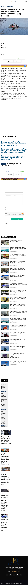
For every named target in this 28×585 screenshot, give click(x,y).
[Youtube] (17, 575)
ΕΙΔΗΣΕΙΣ (3, 301)
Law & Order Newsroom (3, 45)
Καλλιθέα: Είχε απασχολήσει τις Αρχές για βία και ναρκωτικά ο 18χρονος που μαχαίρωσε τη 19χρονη (18, 291)
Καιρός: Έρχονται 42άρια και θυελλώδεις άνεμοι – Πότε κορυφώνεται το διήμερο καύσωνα (17, 305)
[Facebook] (7, 575)
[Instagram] (14, 575)
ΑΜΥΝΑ (3, 329)
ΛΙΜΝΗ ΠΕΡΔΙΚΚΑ (6, 165)
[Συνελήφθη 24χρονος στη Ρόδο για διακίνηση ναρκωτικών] (5, 242)
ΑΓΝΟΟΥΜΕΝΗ (10, 163)
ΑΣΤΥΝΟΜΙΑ (4, 244)
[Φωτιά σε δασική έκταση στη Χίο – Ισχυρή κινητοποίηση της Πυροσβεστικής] (5, 363)
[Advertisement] (14, 118)
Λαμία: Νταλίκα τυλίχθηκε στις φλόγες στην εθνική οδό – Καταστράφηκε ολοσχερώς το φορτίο (18, 312)
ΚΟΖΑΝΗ (21, 163)
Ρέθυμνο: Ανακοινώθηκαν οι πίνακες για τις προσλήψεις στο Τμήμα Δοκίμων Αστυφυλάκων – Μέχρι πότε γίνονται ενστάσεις (5, 502)
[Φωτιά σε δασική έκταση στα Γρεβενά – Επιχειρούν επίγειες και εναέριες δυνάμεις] (5, 334)
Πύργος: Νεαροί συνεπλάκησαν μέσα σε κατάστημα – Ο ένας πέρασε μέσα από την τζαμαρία (18, 341)
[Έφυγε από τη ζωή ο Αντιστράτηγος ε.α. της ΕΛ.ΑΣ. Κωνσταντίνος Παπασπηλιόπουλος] (6, 432)
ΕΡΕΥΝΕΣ (16, 163)
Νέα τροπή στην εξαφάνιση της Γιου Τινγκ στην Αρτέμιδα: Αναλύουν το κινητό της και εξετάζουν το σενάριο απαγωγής (14, 150)
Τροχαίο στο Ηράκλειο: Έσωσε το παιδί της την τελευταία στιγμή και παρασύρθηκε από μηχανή (18, 298)
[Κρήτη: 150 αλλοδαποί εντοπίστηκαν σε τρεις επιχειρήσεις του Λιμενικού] (5, 348)
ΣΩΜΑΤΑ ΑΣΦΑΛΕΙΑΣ (7, 6)
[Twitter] (10, 575)
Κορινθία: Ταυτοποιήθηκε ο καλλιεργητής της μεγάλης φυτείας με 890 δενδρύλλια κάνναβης (17, 269)
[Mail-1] (21, 575)
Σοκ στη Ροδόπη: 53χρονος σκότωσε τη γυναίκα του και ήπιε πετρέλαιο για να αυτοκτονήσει (13, 157)
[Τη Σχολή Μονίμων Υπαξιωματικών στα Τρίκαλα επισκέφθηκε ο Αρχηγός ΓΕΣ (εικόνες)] (5, 450)
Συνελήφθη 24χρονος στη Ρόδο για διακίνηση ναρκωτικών (4, 387)
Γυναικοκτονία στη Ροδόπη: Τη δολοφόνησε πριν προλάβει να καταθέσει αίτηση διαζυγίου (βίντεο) (13, 144)
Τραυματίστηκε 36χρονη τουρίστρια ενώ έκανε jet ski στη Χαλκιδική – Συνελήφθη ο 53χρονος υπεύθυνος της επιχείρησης (18, 248)
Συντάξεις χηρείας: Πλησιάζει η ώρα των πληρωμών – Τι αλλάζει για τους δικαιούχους (17, 262)
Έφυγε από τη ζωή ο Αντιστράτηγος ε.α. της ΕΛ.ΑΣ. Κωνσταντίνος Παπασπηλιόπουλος (6, 440)
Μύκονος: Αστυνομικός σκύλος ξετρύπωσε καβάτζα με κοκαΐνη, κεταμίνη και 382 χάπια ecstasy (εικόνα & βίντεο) (18, 319)
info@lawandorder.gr (16, 571)
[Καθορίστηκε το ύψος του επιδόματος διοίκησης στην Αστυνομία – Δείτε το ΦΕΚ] (4, 516)
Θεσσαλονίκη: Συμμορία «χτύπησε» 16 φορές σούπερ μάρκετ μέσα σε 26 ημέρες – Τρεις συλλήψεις (18, 255)
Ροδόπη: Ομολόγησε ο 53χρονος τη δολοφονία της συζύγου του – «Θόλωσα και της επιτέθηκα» (18, 284)
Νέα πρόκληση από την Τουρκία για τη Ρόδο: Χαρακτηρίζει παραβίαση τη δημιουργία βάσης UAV (18, 326)
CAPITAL (3, 265)
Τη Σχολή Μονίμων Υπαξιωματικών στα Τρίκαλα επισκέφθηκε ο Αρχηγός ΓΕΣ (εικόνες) (5, 458)
